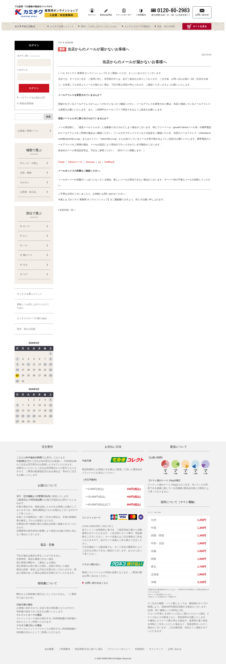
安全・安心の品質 (166, 26)
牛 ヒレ (24, 235)
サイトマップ (156, 649)
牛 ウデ (24, 274)
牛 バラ (24, 245)
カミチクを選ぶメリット (62, 26)
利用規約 (139, 649)
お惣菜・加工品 (28, 192)
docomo (90, 162)
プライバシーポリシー (118, 649)
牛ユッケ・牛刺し (29, 163)
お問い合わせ (175, 649)
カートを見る (199, 26)
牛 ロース (25, 226)
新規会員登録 (106, 15)
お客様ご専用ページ (28, 130)
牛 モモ (24, 264)
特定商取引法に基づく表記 (89, 649)
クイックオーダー (124, 15)
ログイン (92, 15)
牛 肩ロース (26, 255)
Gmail (61, 162)
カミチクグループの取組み (137, 26)
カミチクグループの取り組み (32, 318)
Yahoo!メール (75, 162)
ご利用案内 (141, 15)
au (99, 162)
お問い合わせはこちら (96, 582)
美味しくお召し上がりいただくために (99, 26)
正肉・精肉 (26, 172)
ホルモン (24, 182)
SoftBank (109, 162)
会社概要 (49, 649)
